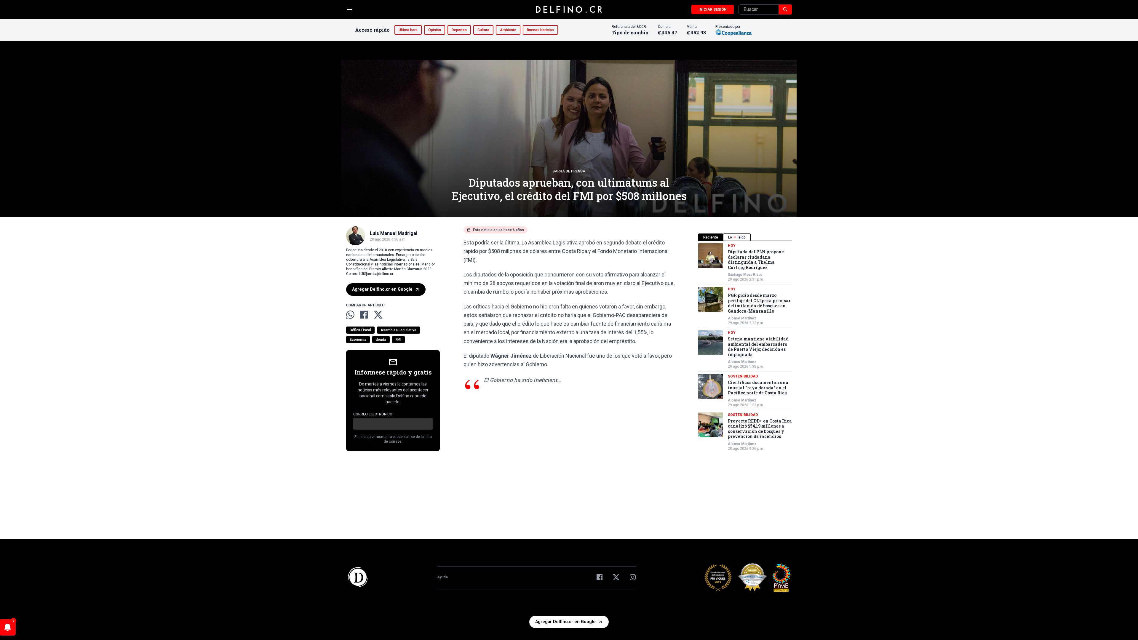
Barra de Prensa (569, 171)
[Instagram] (632, 577)
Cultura (483, 30)
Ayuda (442, 577)
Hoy (732, 246)
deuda (381, 339)
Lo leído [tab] (737, 237)
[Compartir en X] (378, 314)
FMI (398, 339)
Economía (358, 339)
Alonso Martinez (742, 318)
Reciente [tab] (710, 237)
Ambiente (508, 30)
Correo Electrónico (372, 414)
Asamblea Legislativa (398, 330)
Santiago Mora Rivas (745, 275)
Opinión (434, 30)
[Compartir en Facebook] (364, 314)
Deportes (459, 30)
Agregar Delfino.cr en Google (382, 289)
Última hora (408, 30)
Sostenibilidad (743, 376)
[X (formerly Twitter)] (616, 577)
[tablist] (745, 237)
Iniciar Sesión (713, 9)
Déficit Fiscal (360, 330)
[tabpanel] (745, 347)
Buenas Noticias (540, 30)
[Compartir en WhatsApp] (350, 315)
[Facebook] (599, 577)
